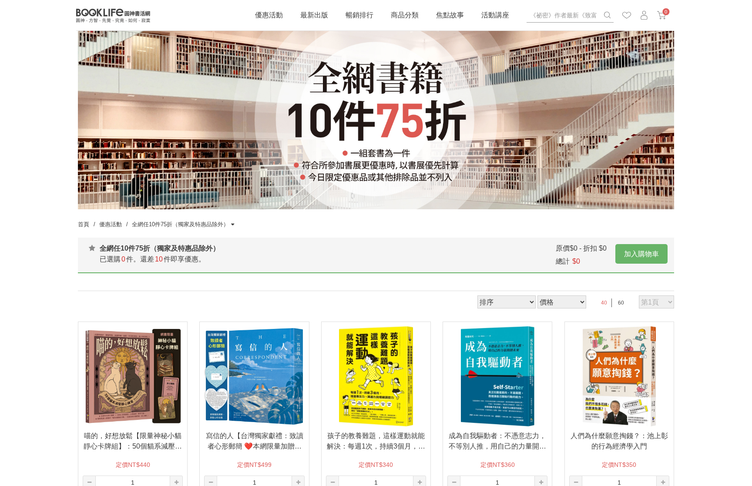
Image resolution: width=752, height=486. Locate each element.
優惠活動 (269, 15)
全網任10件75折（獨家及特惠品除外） (180, 224)
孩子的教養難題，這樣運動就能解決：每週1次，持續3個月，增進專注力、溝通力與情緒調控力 (376, 442)
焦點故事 (450, 15)
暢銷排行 (359, 15)
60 (621, 303)
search (607, 15)
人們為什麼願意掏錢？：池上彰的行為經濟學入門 (619, 441)
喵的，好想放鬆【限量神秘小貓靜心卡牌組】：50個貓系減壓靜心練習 (133, 442)
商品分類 (405, 15)
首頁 (83, 224)
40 (604, 303)
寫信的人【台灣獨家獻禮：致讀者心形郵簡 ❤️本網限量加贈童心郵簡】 (254, 442)
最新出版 (314, 15)
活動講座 (495, 15)
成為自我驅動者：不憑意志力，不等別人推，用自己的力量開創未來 (497, 442)
